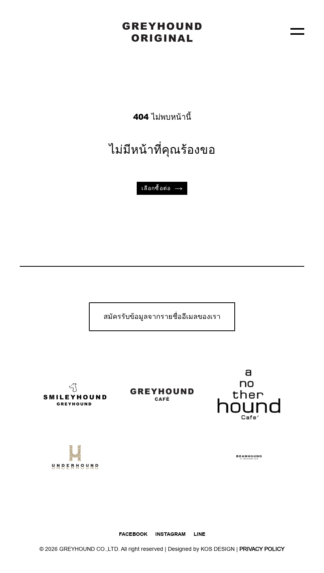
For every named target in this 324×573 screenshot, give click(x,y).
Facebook (133, 534)
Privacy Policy (261, 549)
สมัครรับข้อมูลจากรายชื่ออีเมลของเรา (162, 317)
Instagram (170, 534)
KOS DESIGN (218, 549)
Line (199, 534)
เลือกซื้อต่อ (156, 188)
